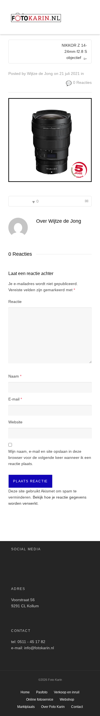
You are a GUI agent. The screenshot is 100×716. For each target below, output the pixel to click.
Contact (77, 707)
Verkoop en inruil (66, 692)
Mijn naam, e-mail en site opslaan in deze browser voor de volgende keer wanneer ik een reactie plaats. (49, 457)
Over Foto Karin (53, 707)
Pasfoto (42, 692)
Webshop (67, 699)
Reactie (15, 301)
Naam (13, 376)
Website (15, 422)
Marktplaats (26, 707)
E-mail (13, 399)
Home (25, 692)
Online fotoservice (39, 699)
